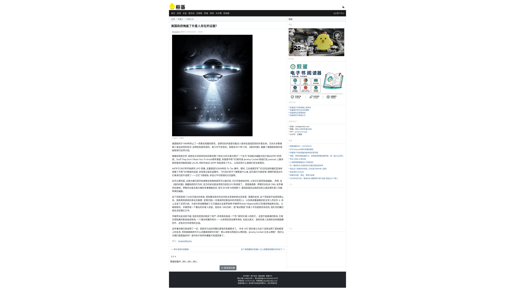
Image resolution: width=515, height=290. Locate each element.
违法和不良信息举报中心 (257, 283)
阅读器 (226, 13)
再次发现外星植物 (181, 249)
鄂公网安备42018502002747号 (266, 278)
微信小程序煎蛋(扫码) (303, 129)
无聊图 (199, 13)
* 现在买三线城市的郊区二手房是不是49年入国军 (308, 168)
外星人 (180, 19)
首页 (173, 13)
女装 (185, 13)
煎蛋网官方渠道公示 (298, 115)
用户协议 (254, 276)
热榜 (212, 13)
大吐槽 (219, 13)
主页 (173, 19)
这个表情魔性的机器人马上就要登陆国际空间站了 (262, 249)
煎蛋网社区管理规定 (298, 112)
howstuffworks (185, 241)
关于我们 (246, 276)
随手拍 (191, 13)
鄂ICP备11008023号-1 (245, 278)
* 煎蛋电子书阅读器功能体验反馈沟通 (303, 152)
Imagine (176, 31)
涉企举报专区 (272, 283)
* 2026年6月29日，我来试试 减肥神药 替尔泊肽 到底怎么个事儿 (313, 178)
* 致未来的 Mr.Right (296, 172)
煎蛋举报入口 (242, 283)
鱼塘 (206, 13)
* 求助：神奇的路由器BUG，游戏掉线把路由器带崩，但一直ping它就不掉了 (318, 156)
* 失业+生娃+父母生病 (297, 159)
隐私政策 (261, 276)
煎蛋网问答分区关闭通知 (299, 110)
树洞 (179, 13)
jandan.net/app (301, 131)
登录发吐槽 (229, 267)
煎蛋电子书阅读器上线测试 (300, 107)
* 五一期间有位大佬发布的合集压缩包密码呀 (306, 165)
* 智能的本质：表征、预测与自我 (301, 175)
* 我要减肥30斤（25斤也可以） (301, 146)
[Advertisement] (316, 207)
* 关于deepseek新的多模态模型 (301, 149)
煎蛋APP (269, 276)
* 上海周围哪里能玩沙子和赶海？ (301, 162)
